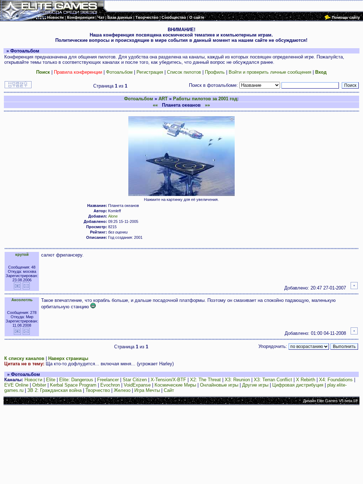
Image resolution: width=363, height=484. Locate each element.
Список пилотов (184, 72)
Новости (33, 379)
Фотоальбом (119, 72)
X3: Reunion (237, 379)
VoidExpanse (137, 385)
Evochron (110, 385)
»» (207, 105)
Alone (113, 216)
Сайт (169, 390)
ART (163, 98)
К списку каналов (24, 358)
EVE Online (16, 385)
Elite (50, 379)
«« (155, 105)
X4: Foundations (336, 379)
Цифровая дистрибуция (297, 385)
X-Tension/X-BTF (168, 379)
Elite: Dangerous (76, 379)
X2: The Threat (205, 379)
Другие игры (255, 385)
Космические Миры (175, 385)
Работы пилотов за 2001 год (205, 98)
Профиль (215, 72)
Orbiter (39, 385)
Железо (122, 390)
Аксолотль (22, 300)
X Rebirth (305, 379)
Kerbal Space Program (73, 385)
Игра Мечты (147, 390)
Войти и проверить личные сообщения (270, 72)
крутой (22, 254)
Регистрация (149, 72)
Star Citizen (135, 379)
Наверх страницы (68, 358)
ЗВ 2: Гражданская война (54, 390)
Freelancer (108, 379)
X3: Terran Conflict (273, 379)
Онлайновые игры (219, 385)
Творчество (97, 390)
